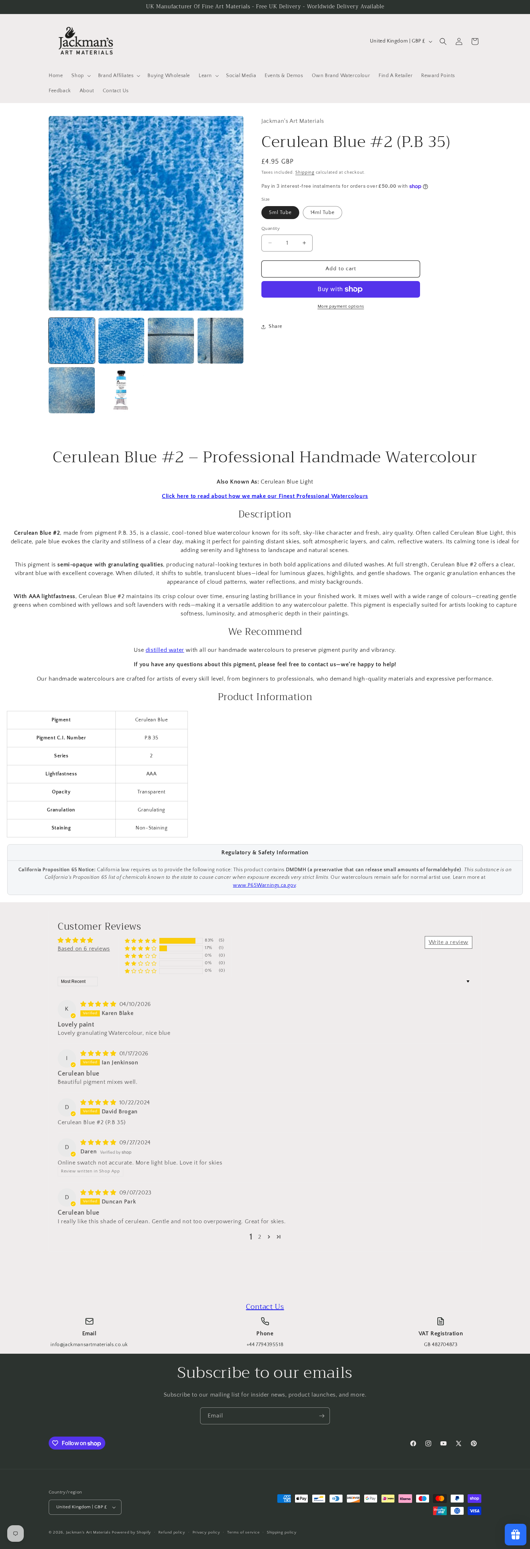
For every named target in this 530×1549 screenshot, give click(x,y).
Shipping (304, 172)
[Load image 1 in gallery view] (72, 341)
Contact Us (265, 1306)
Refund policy (171, 1532)
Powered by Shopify (131, 1532)
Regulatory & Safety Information (265, 852)
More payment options (341, 306)
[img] (99, 1004)
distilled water (165, 650)
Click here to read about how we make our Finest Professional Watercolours (265, 496)
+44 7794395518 (265, 1345)
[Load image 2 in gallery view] (121, 341)
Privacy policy (206, 1532)
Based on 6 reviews (84, 948)
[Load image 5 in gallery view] (72, 390)
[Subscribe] (322, 1415)
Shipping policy (282, 1532)
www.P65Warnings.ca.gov (264, 885)
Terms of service (243, 1532)
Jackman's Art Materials (88, 1532)
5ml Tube (280, 212)
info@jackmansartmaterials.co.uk (89, 1345)
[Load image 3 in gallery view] (171, 341)
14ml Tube (322, 212)
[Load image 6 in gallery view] (121, 390)
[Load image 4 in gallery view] (221, 341)
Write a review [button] (448, 942)
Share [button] (275, 326)
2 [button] (259, 1237)
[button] (80, 75)
